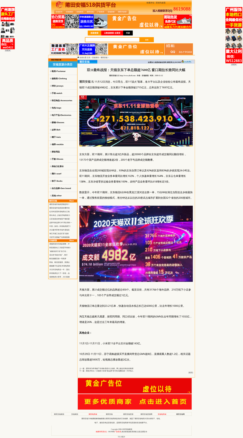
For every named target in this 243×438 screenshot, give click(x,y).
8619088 (111, 432)
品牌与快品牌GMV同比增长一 (60, 223)
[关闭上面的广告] (8, 51)
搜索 (146, 40)
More (71, 201)
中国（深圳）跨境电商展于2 (59, 226)
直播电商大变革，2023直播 (59, 277)
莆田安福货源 (128, 414)
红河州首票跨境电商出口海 (59, 212)
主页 (88, 58)
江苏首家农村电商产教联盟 (59, 219)
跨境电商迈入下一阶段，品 (59, 273)
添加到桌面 (161, 3)
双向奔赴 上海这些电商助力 (59, 215)
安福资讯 (95, 58)
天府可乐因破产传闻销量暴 (59, 237)
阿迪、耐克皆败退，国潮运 (59, 262)
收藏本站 (150, 3)
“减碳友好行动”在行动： (58, 251)
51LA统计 (121, 437)
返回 (190, 373)
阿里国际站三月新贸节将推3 (59, 248)
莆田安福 (104, 58)
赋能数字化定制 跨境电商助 (59, 266)
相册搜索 (94, 33)
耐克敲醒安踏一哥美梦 (57, 259)
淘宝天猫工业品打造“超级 (59, 234)
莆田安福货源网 (146, 414)
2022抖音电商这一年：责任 (59, 270)
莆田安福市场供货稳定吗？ (59, 204)
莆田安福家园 (59, 414)
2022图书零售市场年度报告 (59, 230)
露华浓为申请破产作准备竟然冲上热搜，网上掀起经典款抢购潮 (109, 368)
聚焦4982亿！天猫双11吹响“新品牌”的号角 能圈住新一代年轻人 (109, 371)
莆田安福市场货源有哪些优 (59, 208)
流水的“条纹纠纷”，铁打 (58, 255)
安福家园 (74, 414)
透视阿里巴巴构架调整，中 (59, 244)
